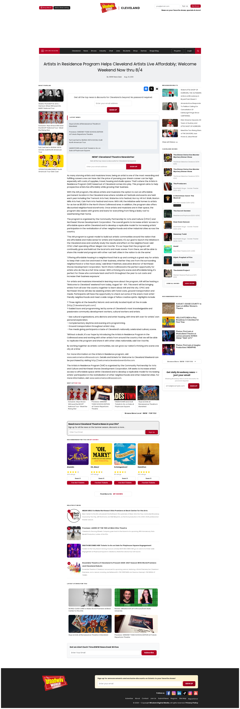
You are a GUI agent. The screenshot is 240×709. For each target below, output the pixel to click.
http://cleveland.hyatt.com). (82, 305)
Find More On (111, 494)
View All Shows (172, 283)
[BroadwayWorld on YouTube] (196, 693)
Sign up (193, 386)
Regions (174, 698)
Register (177, 51)
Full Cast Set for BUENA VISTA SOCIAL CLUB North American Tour (50, 143)
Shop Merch (47, 8)
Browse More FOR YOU (180, 361)
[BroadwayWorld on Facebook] (168, 693)
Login (189, 51)
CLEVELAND (130, 8)
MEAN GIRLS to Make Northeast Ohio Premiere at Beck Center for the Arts (115, 510)
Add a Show (189, 283)
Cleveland (76, 51)
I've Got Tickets (77, 483)
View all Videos (169, 142)
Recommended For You (172, 296)
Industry (103, 51)
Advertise (129, 698)
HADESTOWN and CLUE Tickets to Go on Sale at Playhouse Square (85, 149)
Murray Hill (137, 198)
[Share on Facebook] (146, 89)
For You (77, 383)
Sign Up (113, 110)
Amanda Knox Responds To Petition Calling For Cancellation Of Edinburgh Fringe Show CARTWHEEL (191, 109)
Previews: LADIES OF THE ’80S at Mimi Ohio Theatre (104, 528)
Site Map (182, 698)
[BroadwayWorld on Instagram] (174, 693)
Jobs (118, 51)
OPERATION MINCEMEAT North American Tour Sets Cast (50, 164)
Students (126, 51)
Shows (93, 51)
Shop (135, 51)
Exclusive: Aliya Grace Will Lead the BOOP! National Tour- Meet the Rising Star (50, 122)
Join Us (153, 698)
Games (144, 51)
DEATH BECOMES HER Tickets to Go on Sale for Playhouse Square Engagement (116, 545)
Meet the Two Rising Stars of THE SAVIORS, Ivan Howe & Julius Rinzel (191, 133)
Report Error (193, 699)
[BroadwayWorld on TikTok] (184, 693)
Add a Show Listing (62, 8)
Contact (145, 698)
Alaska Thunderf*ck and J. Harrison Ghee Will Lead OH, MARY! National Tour (49, 100)
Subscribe (149, 652)
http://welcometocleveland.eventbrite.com (113, 360)
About (137, 698)
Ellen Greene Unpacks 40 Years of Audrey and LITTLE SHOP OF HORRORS (191, 123)
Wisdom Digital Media (159, 703)
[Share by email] (157, 89)
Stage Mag (154, 51)
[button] (198, 51)
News (86, 51)
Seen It (78, 478)
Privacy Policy (192, 703)
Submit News (163, 698)
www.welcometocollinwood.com (83, 357)
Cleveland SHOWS (170, 149)
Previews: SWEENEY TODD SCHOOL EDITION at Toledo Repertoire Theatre (86, 133)
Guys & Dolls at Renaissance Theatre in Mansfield (85, 125)
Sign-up (185, 6)
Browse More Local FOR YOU (140, 413)
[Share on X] (151, 89)
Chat (111, 51)
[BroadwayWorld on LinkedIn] (179, 693)
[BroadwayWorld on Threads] (190, 693)
